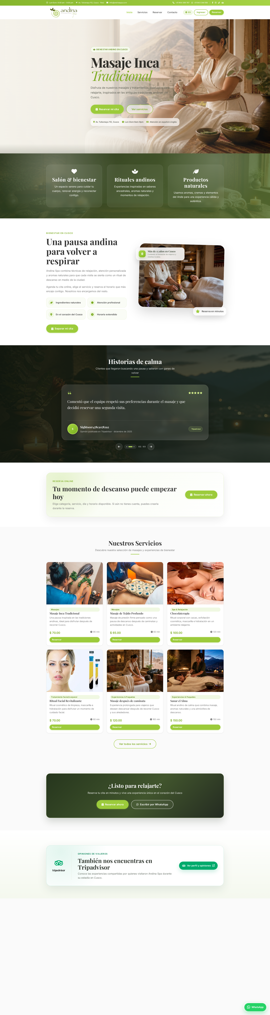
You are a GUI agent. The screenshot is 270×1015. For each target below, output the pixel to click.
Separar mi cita (64, 328)
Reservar (157, 12)
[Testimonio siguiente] (151, 446)
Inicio (129, 12)
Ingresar (201, 12)
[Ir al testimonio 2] (129, 446)
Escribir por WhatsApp (154, 804)
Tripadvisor (196, 429)
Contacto (172, 12)
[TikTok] (219, 3)
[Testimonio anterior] (119, 446)
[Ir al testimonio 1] (126, 446)
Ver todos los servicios (133, 744)
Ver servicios (140, 109)
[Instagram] (215, 3)
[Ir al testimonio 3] (132, 446)
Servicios (143, 12)
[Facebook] (212, 3)
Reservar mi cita (109, 109)
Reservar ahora (203, 494)
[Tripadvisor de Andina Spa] (223, 3)
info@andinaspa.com (118, 3)
